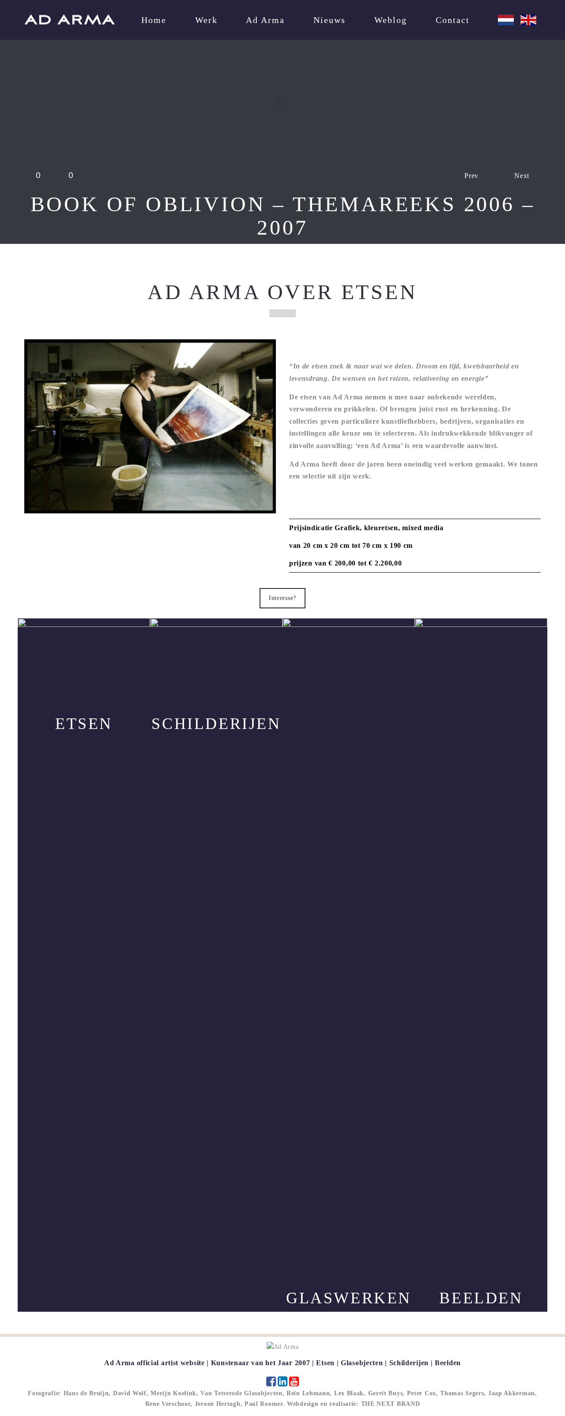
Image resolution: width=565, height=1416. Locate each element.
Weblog (390, 20)
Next (521, 175)
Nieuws (329, 20)
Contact (453, 20)
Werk (206, 20)
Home (153, 20)
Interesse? (282, 598)
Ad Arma (265, 20)
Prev (471, 175)
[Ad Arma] (69, 19)
